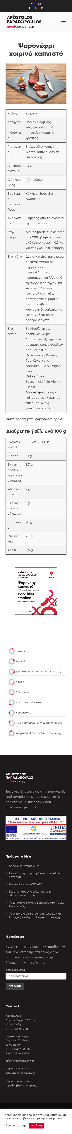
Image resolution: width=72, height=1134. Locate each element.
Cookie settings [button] (16, 1125)
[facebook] (29, 8)
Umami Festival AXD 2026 (26, 884)
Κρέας (20, 682)
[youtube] (36, 8)
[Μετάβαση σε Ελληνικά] (32, 4)
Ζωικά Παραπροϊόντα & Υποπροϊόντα (39, 723)
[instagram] (42, 8)
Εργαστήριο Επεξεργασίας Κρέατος (38, 671)
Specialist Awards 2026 (24, 866)
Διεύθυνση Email (15, 970)
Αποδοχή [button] (36, 1125)
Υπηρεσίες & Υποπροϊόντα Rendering (38, 733)
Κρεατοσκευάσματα (28, 702)
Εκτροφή (21, 651)
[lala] (63, 21)
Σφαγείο (21, 661)
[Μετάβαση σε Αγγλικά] (39, 4)
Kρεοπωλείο (23, 712)
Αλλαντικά (22, 692)
